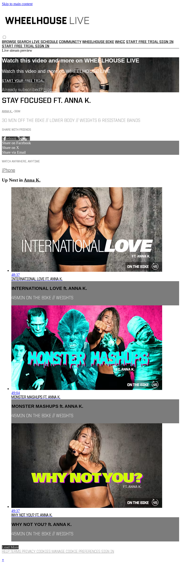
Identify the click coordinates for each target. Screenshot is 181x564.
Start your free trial (23, 81)
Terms (16, 552)
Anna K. (7, 111)
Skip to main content (17, 4)
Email (25, 138)
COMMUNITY (70, 42)
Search (24, 42)
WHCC (120, 42)
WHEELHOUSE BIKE (98, 42)
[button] (4, 37)
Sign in (166, 42)
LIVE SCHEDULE (45, 42)
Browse (9, 42)
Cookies (44, 552)
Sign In (42, 46)
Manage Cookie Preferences (76, 552)
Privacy (29, 552)
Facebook (9, 138)
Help (6, 552)
